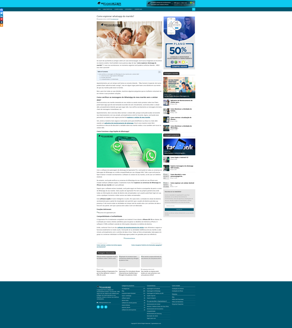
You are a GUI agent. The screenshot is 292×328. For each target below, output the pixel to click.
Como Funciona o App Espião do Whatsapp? (112, 75)
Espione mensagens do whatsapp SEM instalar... (181, 167)
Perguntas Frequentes (177, 304)
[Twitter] (1, 13)
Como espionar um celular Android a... (182, 184)
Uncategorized (114, 19)
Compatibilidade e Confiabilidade (109, 79)
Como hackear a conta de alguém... (175, 153)
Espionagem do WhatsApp (153, 291)
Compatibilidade (151, 311)
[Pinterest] (1, 19)
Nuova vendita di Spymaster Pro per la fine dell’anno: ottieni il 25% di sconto (107, 273)
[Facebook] (1, 9)
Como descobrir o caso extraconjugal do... (178, 175)
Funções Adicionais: (106, 77)
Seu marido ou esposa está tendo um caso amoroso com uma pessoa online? (150, 273)
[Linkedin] (1, 16)
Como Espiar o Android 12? (179, 157)
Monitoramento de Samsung (154, 313)
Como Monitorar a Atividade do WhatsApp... (181, 127)
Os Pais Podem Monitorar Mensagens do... (177, 96)
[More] (1, 25)
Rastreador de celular (152, 316)
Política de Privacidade (177, 299)
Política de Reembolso (177, 301)
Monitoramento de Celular (153, 304)
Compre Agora (118, 9)
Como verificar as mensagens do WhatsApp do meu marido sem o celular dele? (119, 74)
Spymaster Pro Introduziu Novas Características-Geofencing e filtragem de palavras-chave (129, 273)
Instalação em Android (178, 288)
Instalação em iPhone (177, 291)
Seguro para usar (151, 318)
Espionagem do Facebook (153, 288)
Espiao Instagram (151, 298)
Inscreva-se (179, 209)
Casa (99, 9)
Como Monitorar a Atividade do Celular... (181, 110)
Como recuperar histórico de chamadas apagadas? (146, 245)
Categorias (128, 9)
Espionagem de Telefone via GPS (155, 293)
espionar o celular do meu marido (138, 117)
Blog (173, 297)
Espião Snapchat (151, 295)
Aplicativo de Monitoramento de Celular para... (181, 101)
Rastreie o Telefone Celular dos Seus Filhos (158, 306)
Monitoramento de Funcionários (155, 309)
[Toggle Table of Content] (158, 72)
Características (107, 9)
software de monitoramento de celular (130, 227)
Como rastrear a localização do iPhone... (180, 118)
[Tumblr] (1, 22)
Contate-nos (138, 9)
